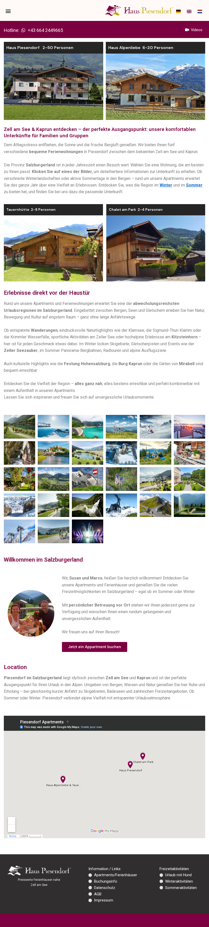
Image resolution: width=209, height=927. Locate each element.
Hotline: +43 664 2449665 (33, 30)
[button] (8, 11)
